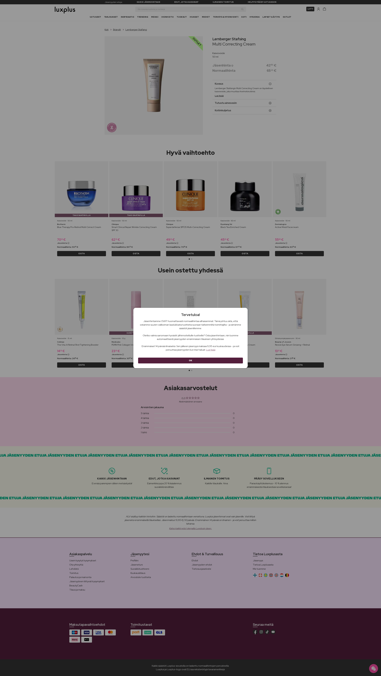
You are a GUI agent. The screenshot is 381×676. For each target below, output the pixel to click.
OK (190, 360)
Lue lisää (210, 349)
